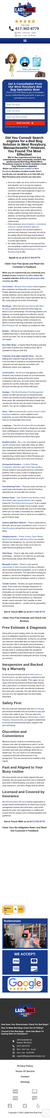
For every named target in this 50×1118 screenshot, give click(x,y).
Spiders (5, 523)
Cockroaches (8, 373)
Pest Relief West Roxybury (23, 503)
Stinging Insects (9, 537)
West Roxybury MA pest (27, 425)
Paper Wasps (37, 537)
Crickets (26, 464)
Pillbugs (34, 464)
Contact (25, 1076)
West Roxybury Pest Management (29, 392)
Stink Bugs (7, 553)
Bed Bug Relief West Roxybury (22, 163)
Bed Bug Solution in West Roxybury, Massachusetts (24, 144)
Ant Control (7, 287)
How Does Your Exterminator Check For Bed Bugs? (25, 1024)
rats (24, 442)
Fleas (4, 412)
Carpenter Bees (27, 356)
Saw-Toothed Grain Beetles (28, 498)
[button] (25, 40)
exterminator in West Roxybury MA (16, 567)
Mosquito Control (10, 564)
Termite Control (9, 584)
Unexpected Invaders (11, 464)
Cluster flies (30, 467)
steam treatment (28, 224)
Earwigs (5, 392)
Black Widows (19, 523)
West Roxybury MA (10, 325)
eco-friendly (39, 709)
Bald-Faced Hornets (10, 539)
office (30, 275)
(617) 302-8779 (32, 257)
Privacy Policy (25, 1066)
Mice (20, 442)
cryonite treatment (23, 227)
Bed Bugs (6, 306)
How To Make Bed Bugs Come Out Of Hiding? (22, 1028)
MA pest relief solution (24, 287)
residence (21, 275)
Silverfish (16, 467)
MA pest (22, 373)
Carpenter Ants (9, 356)
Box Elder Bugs (9, 345)
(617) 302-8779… (30, 98)
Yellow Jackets (25, 537)
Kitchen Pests (8, 498)
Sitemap (25, 1082)
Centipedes (7, 467)
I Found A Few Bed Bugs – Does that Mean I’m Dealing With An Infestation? (22, 1032)
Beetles (5, 331)
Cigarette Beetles (23, 500)
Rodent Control (9, 442)
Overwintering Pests (11, 487)
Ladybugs (6, 425)
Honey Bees (28, 539)
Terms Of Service (25, 1071)
